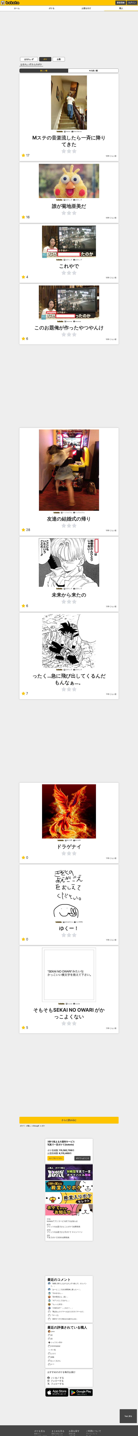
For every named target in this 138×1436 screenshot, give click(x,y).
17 (28, 155)
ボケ (45, 59)
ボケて (22, 1126)
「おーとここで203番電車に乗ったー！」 (66, 1289)
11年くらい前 (111, 606)
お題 (59, 59)
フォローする (56, 1380)
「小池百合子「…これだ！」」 (62, 1308)
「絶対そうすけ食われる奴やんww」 (64, 1319)
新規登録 (121, 2)
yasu (53, 1331)
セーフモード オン (55, 1158)
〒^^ (52, 1364)
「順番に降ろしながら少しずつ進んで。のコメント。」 (69, 1284)
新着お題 (72, 1434)
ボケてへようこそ (82, 1158)
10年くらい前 (111, 156)
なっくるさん (56, 1361)
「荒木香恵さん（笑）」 (60, 1297)
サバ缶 (53, 1350)
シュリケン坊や (56, 1342)
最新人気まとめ (57, 1434)
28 (28, 530)
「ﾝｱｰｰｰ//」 (55, 1315)
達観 (52, 1357)
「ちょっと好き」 (57, 1304)
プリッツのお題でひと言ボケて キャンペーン (64, 1231)
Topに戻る (128, 1416)
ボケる (51, 8)
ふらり (53, 1353)
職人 (121, 8)
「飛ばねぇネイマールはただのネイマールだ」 (68, 1312)
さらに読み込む (69, 1120)
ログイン (132, 2)
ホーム (17, 8)
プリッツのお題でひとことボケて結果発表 (63, 1226)
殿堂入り (37, 1434)
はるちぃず (29, 59)
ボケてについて (91, 1434)
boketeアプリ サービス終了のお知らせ (62, 1220)
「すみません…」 (57, 1293)
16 (28, 217)
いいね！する (57, 1377)
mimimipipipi (55, 1346)
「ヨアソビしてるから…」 (60, 1300)
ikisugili (36, 1126)
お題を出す (86, 8)
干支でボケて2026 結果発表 (58, 1236)
